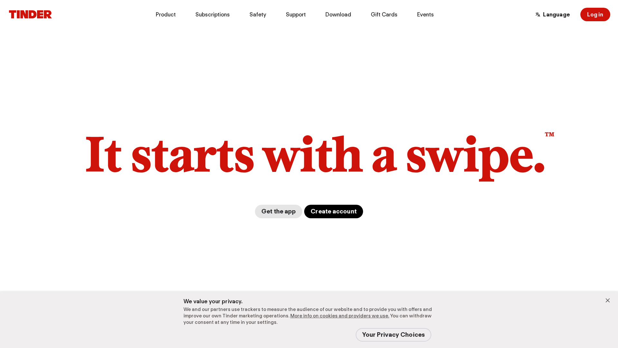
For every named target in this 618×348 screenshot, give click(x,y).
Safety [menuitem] (257, 14)
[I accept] (608, 300)
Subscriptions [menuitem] (212, 14)
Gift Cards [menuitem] (384, 14)
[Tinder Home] (30, 14)
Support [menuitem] (296, 14)
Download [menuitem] (338, 14)
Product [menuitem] (166, 14)
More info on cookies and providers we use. (339, 316)
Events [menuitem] (425, 14)
